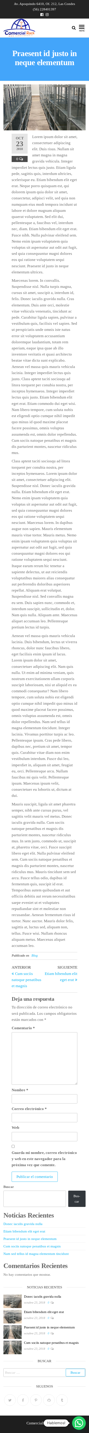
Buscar (8, 1187)
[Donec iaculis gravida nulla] (12, 1301)
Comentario (23, 1028)
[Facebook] (23, 1400)
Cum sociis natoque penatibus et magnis (32, 1246)
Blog (34, 955)
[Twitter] (10, 1400)
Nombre (20, 1090)
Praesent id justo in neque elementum (30, 1239)
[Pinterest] (36, 1400)
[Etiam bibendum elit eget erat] (12, 1316)
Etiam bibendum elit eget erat (24, 1231)
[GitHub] (49, 1400)
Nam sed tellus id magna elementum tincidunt (36, 1254)
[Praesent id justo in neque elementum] (12, 1331)
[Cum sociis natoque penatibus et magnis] (12, 1347)
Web (15, 1127)
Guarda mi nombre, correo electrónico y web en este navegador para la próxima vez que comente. (44, 1159)
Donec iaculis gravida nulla (22, 1224)
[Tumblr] (62, 1400)
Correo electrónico (29, 1109)
